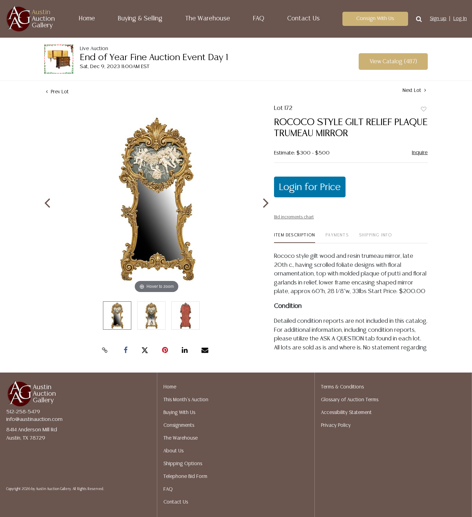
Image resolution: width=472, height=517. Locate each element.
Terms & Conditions (342, 387)
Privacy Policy (336, 425)
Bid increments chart (294, 217)
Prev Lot (59, 92)
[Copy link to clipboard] (105, 350)
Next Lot (413, 90)
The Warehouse (207, 19)
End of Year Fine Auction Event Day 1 (154, 57)
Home (87, 19)
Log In (460, 18)
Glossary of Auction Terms (349, 399)
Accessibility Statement (346, 412)
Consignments (178, 425)
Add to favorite (423, 109)
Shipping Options (182, 463)
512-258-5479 (23, 411)
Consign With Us (375, 18)
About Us (173, 451)
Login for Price (310, 187)
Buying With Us (179, 412)
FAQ (258, 19)
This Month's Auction (185, 399)
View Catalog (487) (393, 61)
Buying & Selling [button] (140, 19)
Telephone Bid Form (185, 476)
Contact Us (303, 19)
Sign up (438, 18)
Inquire (420, 152)
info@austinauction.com (34, 419)
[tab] (294, 238)
